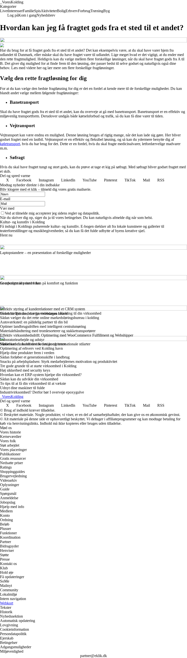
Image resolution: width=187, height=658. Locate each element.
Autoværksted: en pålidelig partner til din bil (34, 322)
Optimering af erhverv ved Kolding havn (31, 348)
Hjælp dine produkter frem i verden (27, 353)
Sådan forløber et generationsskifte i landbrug (35, 357)
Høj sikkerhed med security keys (25, 370)
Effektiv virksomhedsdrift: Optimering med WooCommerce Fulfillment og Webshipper (66, 335)
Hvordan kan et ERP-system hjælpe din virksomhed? (41, 375)
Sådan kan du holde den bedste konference (33, 344)
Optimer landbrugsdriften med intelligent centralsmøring (43, 326)
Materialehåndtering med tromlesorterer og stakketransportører (47, 331)
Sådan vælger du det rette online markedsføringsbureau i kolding (49, 318)
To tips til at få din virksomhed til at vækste (33, 383)
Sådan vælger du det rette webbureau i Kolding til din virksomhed (50, 313)
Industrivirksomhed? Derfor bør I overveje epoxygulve (42, 392)
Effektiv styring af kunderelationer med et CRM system (42, 309)
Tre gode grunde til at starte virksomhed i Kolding (38, 366)
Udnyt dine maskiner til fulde (22, 388)
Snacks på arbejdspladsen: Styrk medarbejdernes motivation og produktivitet (58, 361)
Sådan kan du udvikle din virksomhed (29, 379)
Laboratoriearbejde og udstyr (22, 340)
